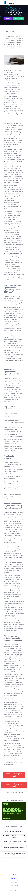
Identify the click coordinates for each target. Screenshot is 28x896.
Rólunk (14, 874)
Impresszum (14, 878)
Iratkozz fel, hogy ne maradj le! (14, 775)
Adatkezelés (14, 886)
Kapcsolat (14, 882)
